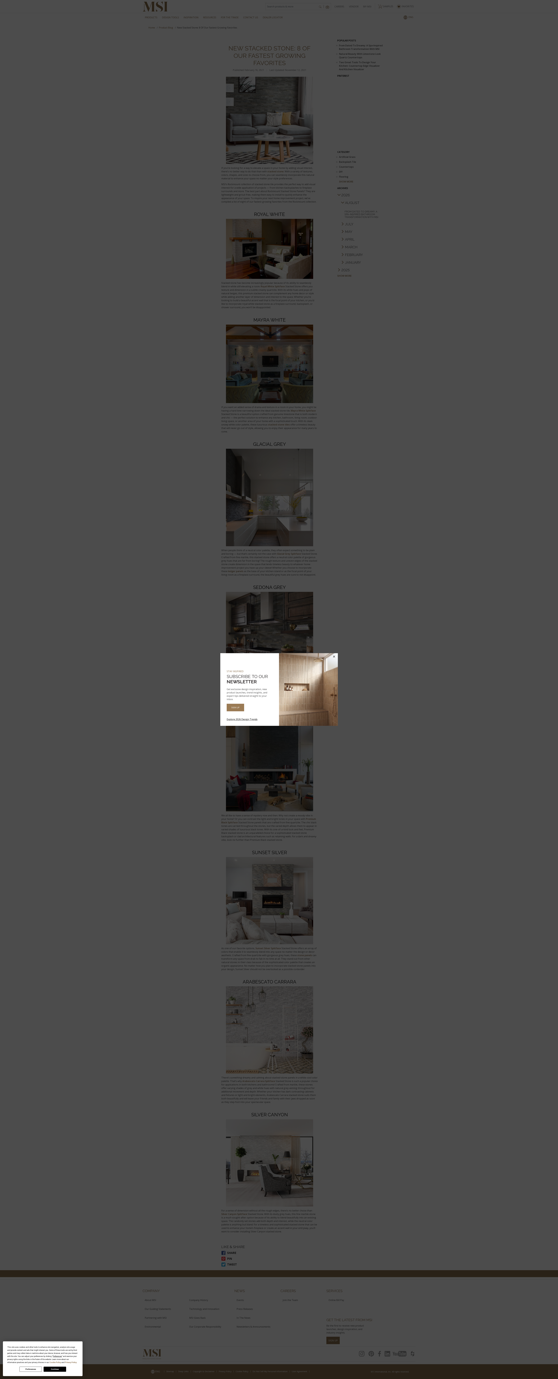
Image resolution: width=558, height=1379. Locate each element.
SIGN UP (235, 707)
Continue (55, 1369)
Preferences (30, 1369)
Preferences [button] (57, 1356)
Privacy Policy (71, 1362)
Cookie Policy (55, 1362)
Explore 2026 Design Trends (242, 719)
